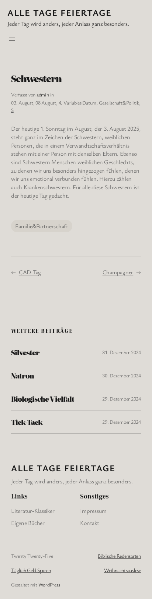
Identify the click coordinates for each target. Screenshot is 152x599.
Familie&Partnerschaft (41, 226)
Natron (22, 375)
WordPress (49, 584)
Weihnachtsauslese (122, 570)
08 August (45, 102)
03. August (22, 102)
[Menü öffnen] (11, 39)
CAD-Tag (30, 272)
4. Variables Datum (78, 102)
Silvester (25, 352)
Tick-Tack (26, 422)
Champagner (118, 272)
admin (43, 94)
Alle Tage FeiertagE (59, 12)
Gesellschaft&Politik (119, 102)
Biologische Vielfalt (42, 399)
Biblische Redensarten (119, 555)
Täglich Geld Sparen (31, 570)
